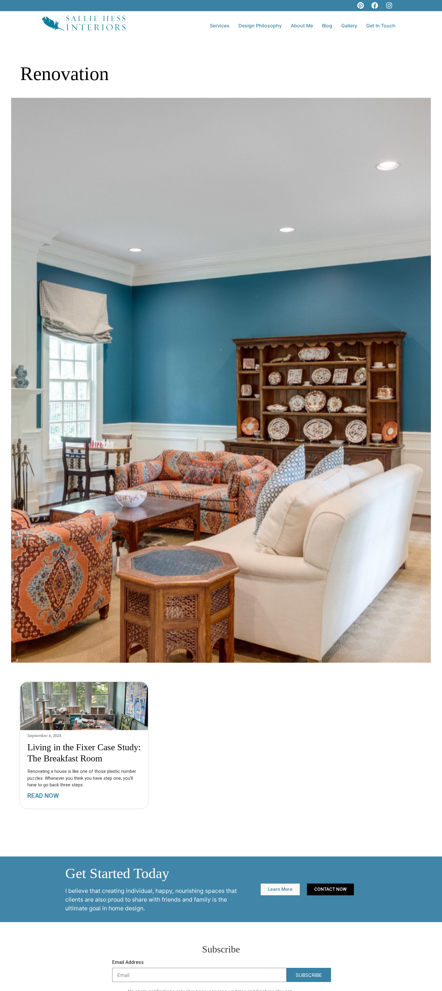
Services (219, 26)
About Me (302, 26)
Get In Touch (380, 26)
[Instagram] (389, 5)
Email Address (128, 962)
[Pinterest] (360, 5)
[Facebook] (374, 5)
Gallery (349, 26)
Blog (327, 26)
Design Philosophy (260, 26)
